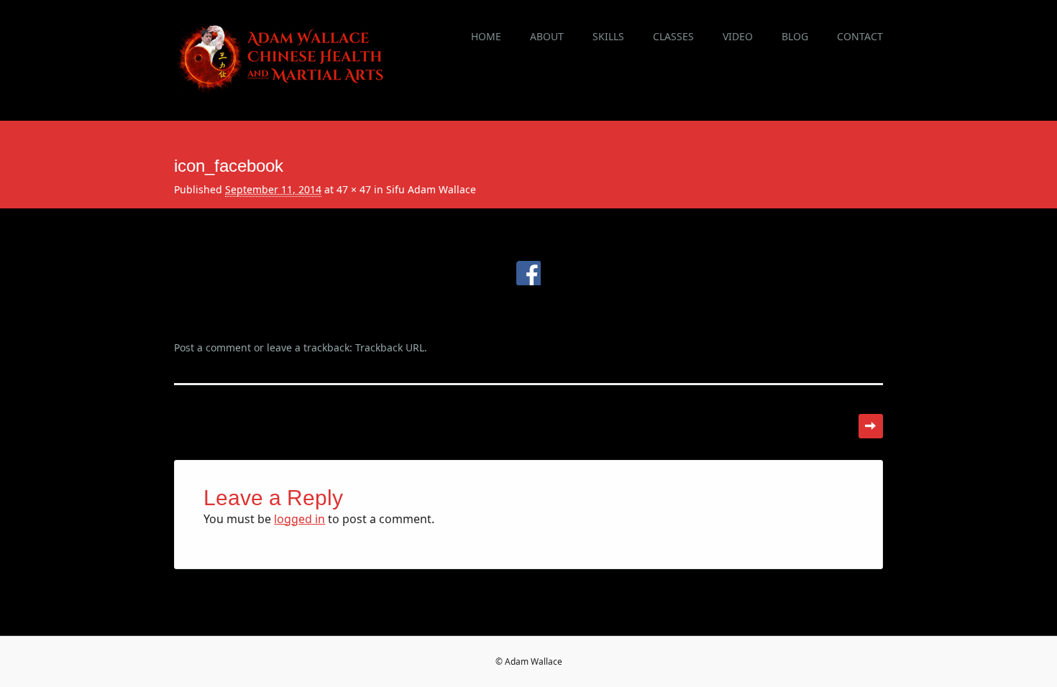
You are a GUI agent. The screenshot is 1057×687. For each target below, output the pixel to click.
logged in (299, 519)
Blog (795, 36)
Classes (673, 36)
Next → (871, 426)
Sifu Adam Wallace (431, 189)
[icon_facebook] (529, 303)
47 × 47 (354, 189)
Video (738, 36)
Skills (608, 36)
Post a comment (212, 347)
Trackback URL (389, 347)
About (547, 36)
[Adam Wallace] (282, 89)
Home (486, 36)
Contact (860, 36)
